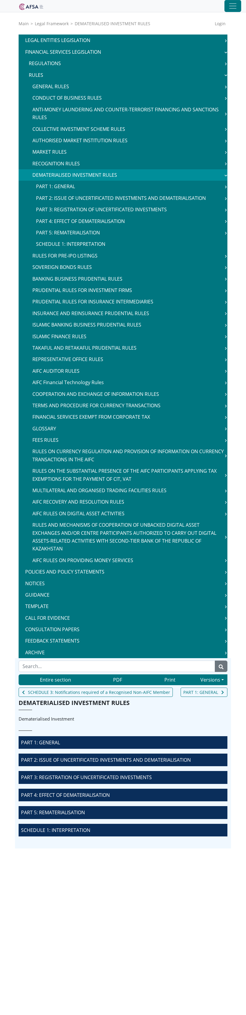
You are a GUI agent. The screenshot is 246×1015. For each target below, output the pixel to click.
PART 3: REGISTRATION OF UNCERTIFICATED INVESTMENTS (86, 777)
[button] (225, 40)
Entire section (55, 679)
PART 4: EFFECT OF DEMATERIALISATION (65, 795)
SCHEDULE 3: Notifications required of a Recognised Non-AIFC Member (99, 692)
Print (170, 679)
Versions (210, 679)
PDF (117, 679)
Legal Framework (52, 23)
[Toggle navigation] (232, 6)
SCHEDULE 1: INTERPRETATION (55, 830)
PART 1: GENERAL (200, 692)
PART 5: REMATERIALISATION (53, 812)
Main (24, 23)
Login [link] (220, 23)
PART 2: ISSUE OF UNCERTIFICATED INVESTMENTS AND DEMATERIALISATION (106, 760)
